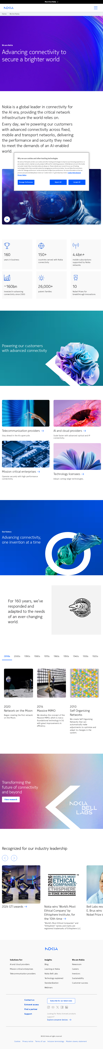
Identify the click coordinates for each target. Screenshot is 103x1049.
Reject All (58, 182)
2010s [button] (7, 656)
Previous (5, 858)
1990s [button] (27, 656)
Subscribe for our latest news (61, 1001)
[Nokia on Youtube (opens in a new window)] (53, 1007)
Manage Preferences (26, 182)
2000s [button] (17, 656)
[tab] (7, 656)
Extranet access (31, 1004)
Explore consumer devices (57, 1020)
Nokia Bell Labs (51, 973)
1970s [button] (47, 656)
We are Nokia (78, 959)
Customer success (80, 983)
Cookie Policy (72, 173)
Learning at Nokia (52, 969)
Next (14, 858)
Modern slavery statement (76, 1041)
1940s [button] (76, 656)
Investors (76, 973)
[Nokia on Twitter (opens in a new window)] (57, 1007)
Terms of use (40, 1041)
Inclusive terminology (55, 1041)
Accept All (76, 182)
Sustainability (78, 978)
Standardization (52, 983)
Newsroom (76, 964)
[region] (51, 171)
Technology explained (54, 978)
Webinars (49, 987)
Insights (48, 959)
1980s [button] (37, 656)
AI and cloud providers (68, 431)
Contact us (29, 1000)
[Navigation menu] (96, 8)
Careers (75, 969)
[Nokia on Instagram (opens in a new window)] (48, 1007)
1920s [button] (95, 656)
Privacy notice (27, 1041)
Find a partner (30, 1009)
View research (10, 799)
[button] (51, 197)
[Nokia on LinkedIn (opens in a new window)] (66, 1007)
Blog (46, 964)
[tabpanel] (51, 702)
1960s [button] (56, 656)
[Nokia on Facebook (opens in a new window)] (62, 1007)
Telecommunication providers (21, 431)
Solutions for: (16, 959)
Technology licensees (67, 474)
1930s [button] (85, 656)
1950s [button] (66, 656)
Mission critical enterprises (19, 471)
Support (28, 1014)
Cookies (17, 1041)
